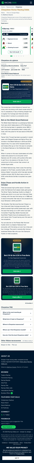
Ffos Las (14, 345)
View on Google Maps (13, 13)
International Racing (7, 390)
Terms (21, 442)
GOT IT (17, 458)
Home (3, 7)
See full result (16, 52)
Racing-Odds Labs (6, 388)
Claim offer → (20, 297)
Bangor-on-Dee (5, 345)
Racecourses (10, 7)
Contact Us (4, 442)
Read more (4, 23)
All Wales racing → (28, 341)
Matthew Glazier (8, 15)
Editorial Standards (13, 442)
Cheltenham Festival (7, 400)
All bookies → (29, 303)
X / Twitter (6, 415)
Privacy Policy (27, 442)
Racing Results (5, 380)
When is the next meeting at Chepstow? (12, 313)
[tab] (11, 56)
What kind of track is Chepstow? (13, 319)
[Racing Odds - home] (9, 2)
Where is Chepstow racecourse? (13, 324)
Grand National (5, 405)
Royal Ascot (4, 403)
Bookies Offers (5, 393)
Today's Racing (5, 375)
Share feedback (7, 427)
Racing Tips (4, 385)
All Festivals (5, 408)
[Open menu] (31, 3)
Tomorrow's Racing (6, 378)
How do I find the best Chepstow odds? (15, 335)
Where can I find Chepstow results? (14, 330)
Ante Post (4, 383)
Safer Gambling (17, 444)
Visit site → (20, 101)
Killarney (5, 29)
